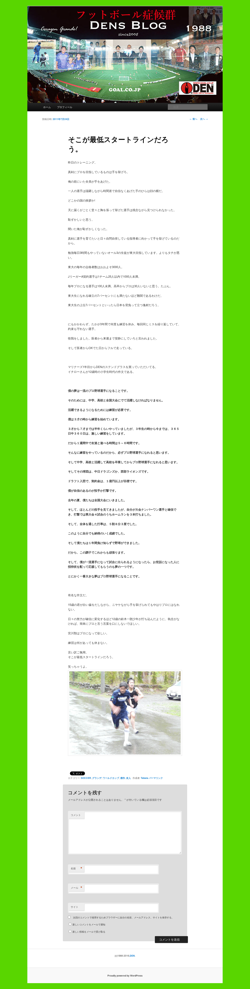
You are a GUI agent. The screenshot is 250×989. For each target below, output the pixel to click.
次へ (204, 119)
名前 (76, 868)
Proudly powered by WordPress (125, 975)
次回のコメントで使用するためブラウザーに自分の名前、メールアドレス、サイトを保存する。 (123, 917)
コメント (76, 815)
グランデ (97, 778)
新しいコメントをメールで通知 (88, 924)
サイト (74, 907)
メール (76, 888)
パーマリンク (156, 778)
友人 (128, 778)
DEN (132, 955)
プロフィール (64, 107)
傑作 (122, 778)
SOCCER (86, 778)
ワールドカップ (111, 778)
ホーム (47, 107)
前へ (193, 119)
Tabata (144, 778)
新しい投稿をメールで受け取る (88, 931)
